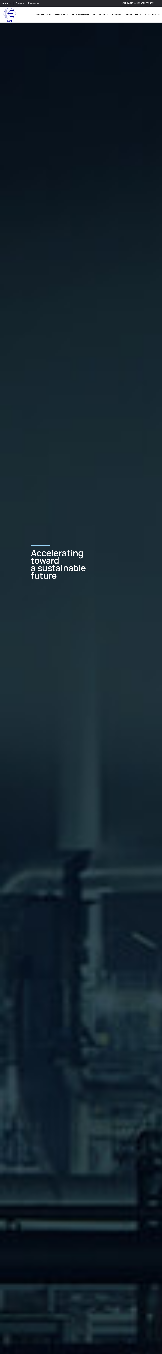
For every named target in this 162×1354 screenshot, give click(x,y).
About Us (7, 3)
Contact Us (152, 14)
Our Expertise (80, 14)
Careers (20, 3)
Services (60, 14)
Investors (131, 14)
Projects (99, 14)
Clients (117, 14)
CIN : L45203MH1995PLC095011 (138, 3)
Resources (33, 3)
